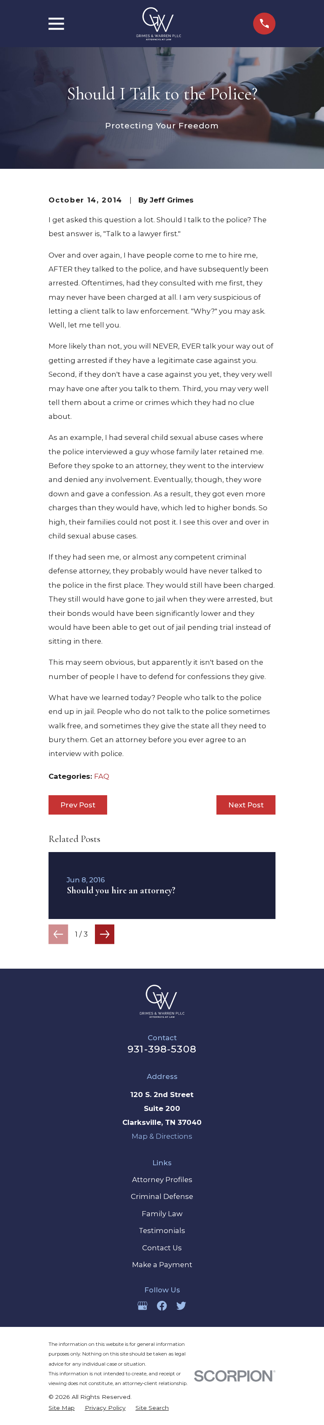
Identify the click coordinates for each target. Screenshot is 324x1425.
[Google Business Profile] (142, 1305)
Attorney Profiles (162, 1179)
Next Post (246, 805)
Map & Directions (162, 1136)
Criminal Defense (162, 1196)
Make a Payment (162, 1264)
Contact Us (162, 1248)
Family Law (162, 1213)
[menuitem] (62, 1407)
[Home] (158, 23)
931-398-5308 (162, 1049)
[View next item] (104, 934)
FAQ (101, 776)
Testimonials (162, 1230)
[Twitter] (181, 1305)
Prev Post (77, 805)
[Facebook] (162, 1305)
